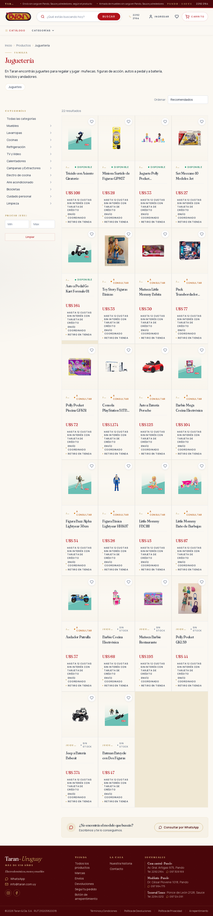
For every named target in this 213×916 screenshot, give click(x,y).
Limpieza (13, 203)
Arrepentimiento (198, 911)
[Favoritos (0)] (176, 16)
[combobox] (79, 17)
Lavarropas (14, 133)
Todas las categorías (21, 119)
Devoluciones (84, 884)
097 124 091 (176, 896)
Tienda (81, 857)
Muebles (13, 126)
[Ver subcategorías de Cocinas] (50, 139)
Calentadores (16, 161)
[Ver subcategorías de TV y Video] (50, 154)
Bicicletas (13, 189)
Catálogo (17, 30)
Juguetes (15, 87)
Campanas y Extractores (24, 168)
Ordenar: (160, 100)
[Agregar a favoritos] (91, 121)
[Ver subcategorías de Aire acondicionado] (50, 182)
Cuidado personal (19, 196)
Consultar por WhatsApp (181, 827)
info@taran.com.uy (23, 884)
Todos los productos (82, 865)
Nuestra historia (121, 863)
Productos (23, 45)
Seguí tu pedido (86, 889)
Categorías (41, 30)
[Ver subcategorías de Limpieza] (50, 203)
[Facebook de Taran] (16, 893)
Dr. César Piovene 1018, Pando (167, 882)
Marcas (80, 873)
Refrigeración (16, 147)
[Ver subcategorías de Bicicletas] (50, 189)
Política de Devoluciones (137, 911)
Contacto (116, 869)
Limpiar (30, 237)
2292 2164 (202, 3)
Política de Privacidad (170, 911)
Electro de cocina (19, 175)
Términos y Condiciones (103, 911)
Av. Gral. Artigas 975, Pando (165, 868)
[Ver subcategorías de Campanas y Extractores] (50, 168)
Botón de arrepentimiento (86, 897)
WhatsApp (17, 879)
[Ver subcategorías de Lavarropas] (50, 132)
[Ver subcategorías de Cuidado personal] (50, 196)
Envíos (79, 878)
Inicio (8, 45)
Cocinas (12, 140)
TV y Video (14, 154)
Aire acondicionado (20, 182)
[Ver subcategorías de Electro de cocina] (50, 175)
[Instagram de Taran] (8, 893)
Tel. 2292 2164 (155, 871)
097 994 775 (158, 886)
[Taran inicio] (18, 17)
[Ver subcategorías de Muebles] (50, 125)
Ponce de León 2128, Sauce (186, 892)
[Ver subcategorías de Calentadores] (50, 161)
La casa (117, 857)
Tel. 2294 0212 (155, 896)
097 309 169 (177, 871)
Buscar (109, 16)
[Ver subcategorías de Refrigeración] (50, 146)
